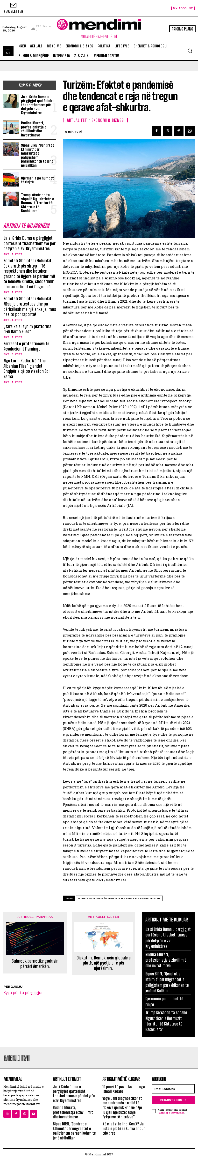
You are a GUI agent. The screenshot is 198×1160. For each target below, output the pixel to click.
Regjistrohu (171, 1100)
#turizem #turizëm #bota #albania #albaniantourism (119, 898)
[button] (190, 50)
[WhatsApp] (190, 131)
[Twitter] (167, 131)
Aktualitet (12, 254)
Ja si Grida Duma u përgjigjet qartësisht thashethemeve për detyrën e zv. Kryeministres (37, 105)
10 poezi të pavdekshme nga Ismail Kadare (123, 1088)
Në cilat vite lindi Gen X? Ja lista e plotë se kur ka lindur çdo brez (123, 1128)
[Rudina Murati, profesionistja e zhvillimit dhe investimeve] (11, 127)
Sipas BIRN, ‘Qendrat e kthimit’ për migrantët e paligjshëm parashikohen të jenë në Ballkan (37, 155)
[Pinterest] (179, 131)
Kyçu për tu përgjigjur (23, 992)
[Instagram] (7, 1114)
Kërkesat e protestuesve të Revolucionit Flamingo (26, 346)
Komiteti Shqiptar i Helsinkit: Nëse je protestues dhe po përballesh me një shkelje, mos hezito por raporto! (29, 306)
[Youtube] (33, 1114)
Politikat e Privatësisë (171, 1113)
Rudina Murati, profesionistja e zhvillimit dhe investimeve (33, 129)
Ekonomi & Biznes (108, 120)
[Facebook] (156, 131)
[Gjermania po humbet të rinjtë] (11, 179)
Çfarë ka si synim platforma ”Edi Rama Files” (27, 329)
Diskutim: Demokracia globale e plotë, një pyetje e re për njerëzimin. (104, 963)
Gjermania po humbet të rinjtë (37, 180)
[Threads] (24, 1114)
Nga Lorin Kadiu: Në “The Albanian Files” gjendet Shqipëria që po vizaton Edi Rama (26, 368)
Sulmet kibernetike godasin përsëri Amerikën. (35, 963)
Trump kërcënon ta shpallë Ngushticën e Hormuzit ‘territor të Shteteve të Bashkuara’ (37, 203)
